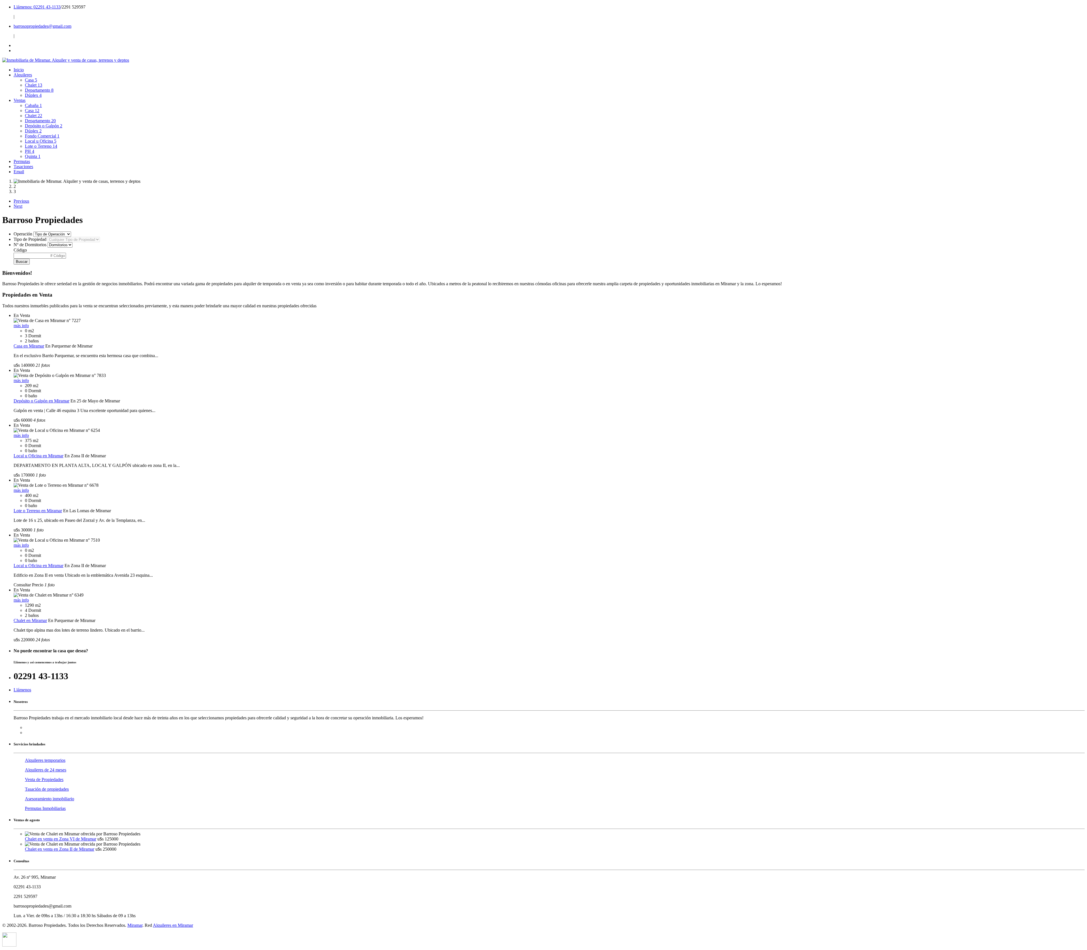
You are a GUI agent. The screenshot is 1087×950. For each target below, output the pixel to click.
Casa (31, 80)
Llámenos (22, 689)
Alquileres (23, 74)
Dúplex (33, 95)
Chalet (33, 85)
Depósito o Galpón (43, 125)
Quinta (32, 156)
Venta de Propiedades (44, 779)
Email (19, 171)
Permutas (22, 161)
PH (29, 151)
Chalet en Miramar (30, 620)
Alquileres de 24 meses (45, 769)
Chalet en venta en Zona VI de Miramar (60, 839)
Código (20, 250)
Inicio (19, 69)
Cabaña (33, 105)
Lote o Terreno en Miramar (38, 510)
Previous (21, 201)
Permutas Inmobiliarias (45, 808)
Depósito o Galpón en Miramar (41, 400)
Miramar (134, 925)
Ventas (19, 100)
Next (18, 206)
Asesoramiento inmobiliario (49, 798)
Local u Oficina (40, 141)
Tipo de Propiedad (30, 239)
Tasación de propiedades (47, 789)
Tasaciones (23, 166)
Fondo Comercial (42, 136)
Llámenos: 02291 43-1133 (37, 7)
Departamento (39, 90)
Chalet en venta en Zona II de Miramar (59, 849)
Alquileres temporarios (45, 760)
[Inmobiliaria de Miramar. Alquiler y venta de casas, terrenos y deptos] (65, 60)
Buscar (21, 262)
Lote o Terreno (41, 146)
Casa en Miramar (29, 346)
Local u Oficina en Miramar (38, 455)
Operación (23, 233)
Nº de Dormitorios (30, 244)
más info (21, 325)
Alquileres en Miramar (173, 925)
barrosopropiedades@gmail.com (42, 26)
